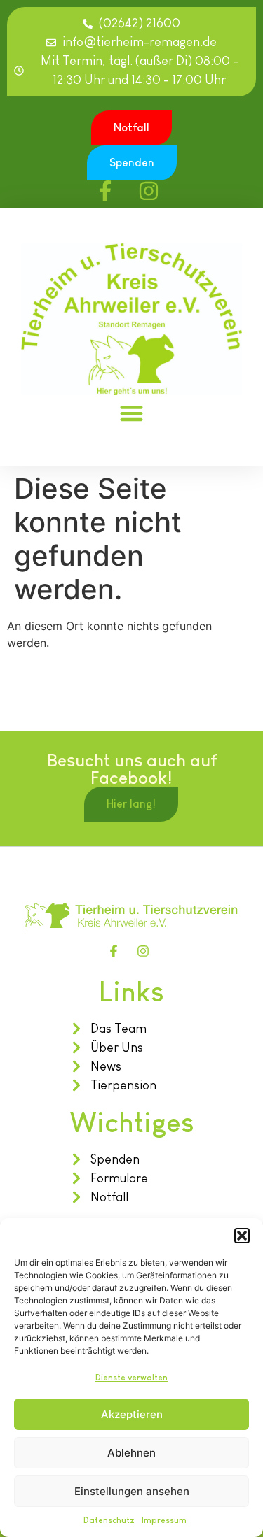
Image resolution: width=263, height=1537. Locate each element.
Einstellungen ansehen (131, 1491)
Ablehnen (131, 1452)
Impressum (164, 1520)
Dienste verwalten (131, 1377)
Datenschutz (109, 1520)
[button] (242, 1236)
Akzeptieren (132, 1414)
